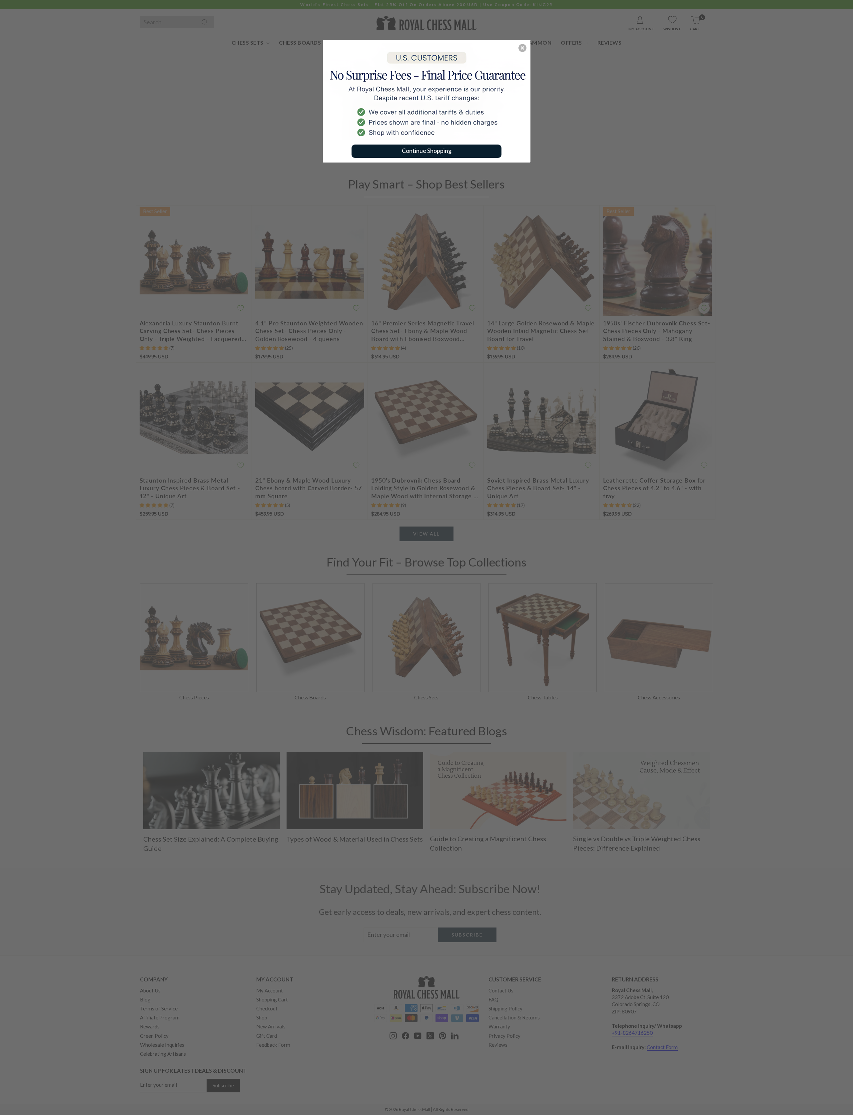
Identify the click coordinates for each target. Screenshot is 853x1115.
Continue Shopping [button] (426, 150)
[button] (522, 48)
